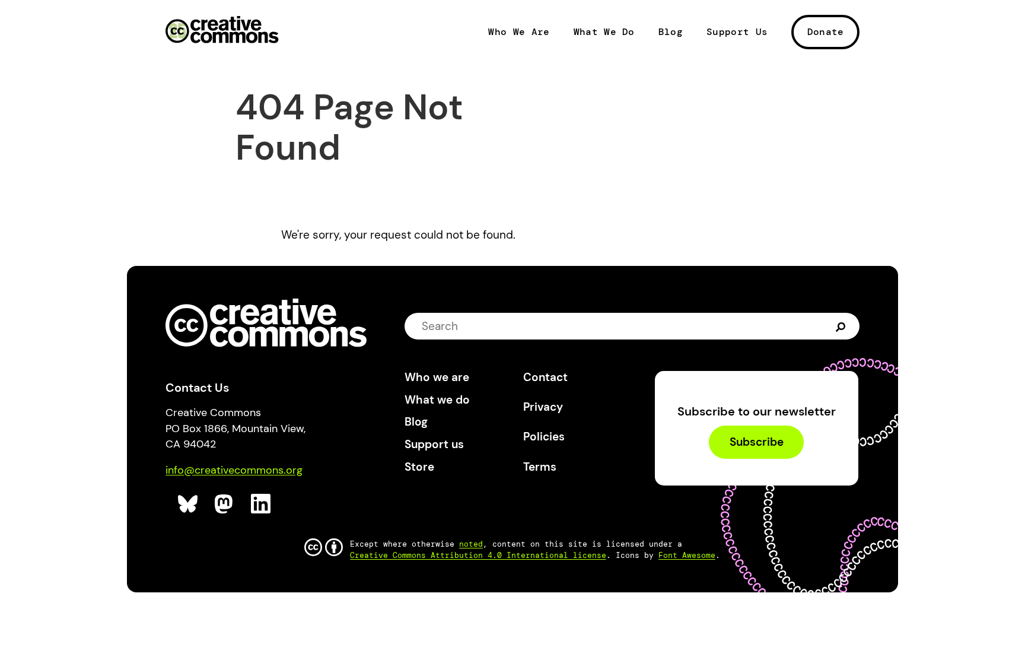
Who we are (437, 377)
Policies (544, 436)
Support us (434, 444)
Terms (539, 466)
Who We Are (518, 32)
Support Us (737, 32)
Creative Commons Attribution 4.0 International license (478, 555)
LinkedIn (261, 504)
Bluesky (188, 504)
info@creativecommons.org (234, 470)
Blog (670, 32)
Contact (545, 377)
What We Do (604, 32)
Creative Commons (222, 31)
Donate (825, 32)
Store (419, 466)
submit (842, 326)
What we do (437, 399)
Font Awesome (686, 555)
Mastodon (225, 504)
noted (471, 544)
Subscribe (757, 442)
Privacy (543, 406)
